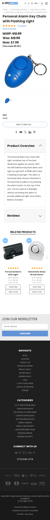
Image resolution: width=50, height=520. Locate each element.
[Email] (20, 132)
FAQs (25, 380)
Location (25, 359)
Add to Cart (13, 292)
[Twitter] (25, 132)
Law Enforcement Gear (25, 429)
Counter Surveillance (25, 415)
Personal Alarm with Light (13, 273)
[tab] (25, 145)
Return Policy (25, 373)
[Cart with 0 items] (42, 3)
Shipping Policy (25, 376)
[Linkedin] (30, 132)
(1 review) (21, 25)
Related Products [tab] (23, 232)
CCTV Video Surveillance (25, 405)
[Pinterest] (34, 132)
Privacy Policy (25, 369)
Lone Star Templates (29, 510)
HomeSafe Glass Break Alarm (37, 273)
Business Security (25, 436)
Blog (25, 355)
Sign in (20, 387)
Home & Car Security (25, 426)
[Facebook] (16, 132)
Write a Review (9, 28)
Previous (3, 257)
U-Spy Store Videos (25, 383)
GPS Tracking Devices (25, 419)
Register (29, 387)
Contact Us (25, 362)
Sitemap (25, 390)
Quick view (13, 287)
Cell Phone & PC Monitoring (25, 412)
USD (36, 3)
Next (47, 257)
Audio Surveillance (25, 408)
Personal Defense (25, 433)
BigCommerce (30, 507)
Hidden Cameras (25, 422)
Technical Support (25, 366)
